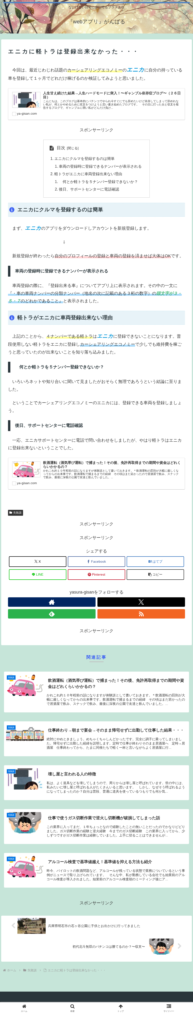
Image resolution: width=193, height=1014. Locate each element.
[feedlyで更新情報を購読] (52, 614)
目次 (61, 147)
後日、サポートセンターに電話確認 (89, 189)
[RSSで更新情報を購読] (141, 614)
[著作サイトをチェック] (52, 602)
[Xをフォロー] (141, 602)
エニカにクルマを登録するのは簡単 (84, 158)
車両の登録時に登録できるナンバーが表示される (100, 166)
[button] (155, 574)
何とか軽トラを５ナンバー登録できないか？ (98, 181)
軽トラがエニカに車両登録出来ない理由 (88, 174)
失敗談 (17, 512)
